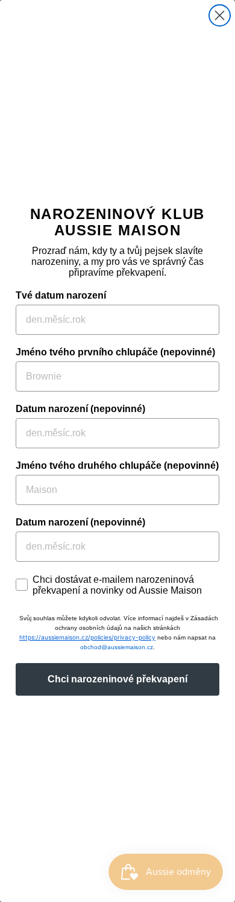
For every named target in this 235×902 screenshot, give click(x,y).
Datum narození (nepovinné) (80, 409)
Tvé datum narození (61, 295)
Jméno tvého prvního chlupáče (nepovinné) (115, 352)
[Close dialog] (219, 15)
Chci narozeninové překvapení (117, 679)
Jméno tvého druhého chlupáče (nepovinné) (117, 465)
